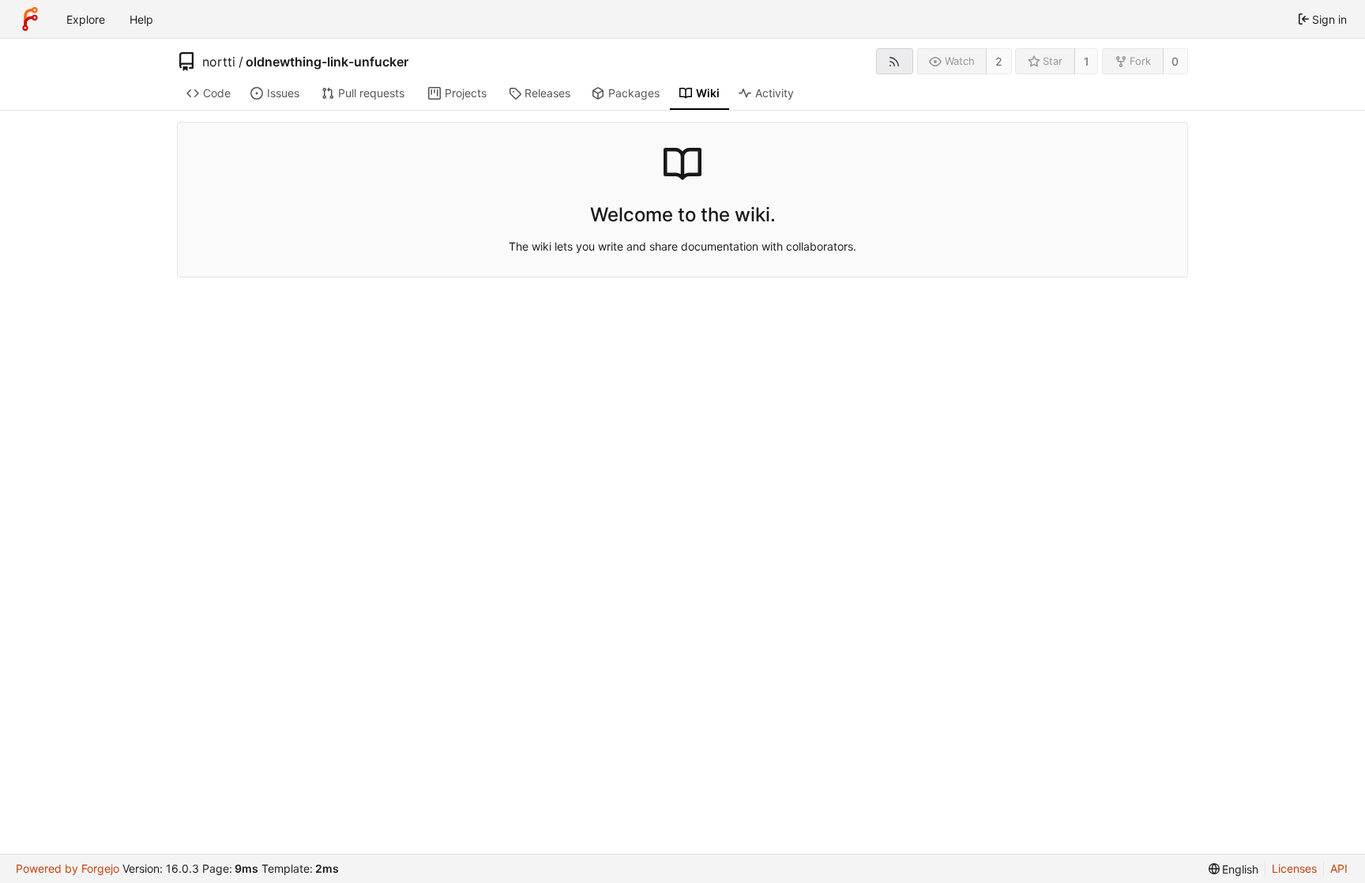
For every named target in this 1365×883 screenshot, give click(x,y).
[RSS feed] (894, 61)
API (1339, 868)
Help (141, 19)
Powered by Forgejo (67, 868)
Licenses (1294, 868)
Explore (85, 19)
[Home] (30, 19)
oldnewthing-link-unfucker (327, 62)
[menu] (1234, 869)
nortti (218, 62)
